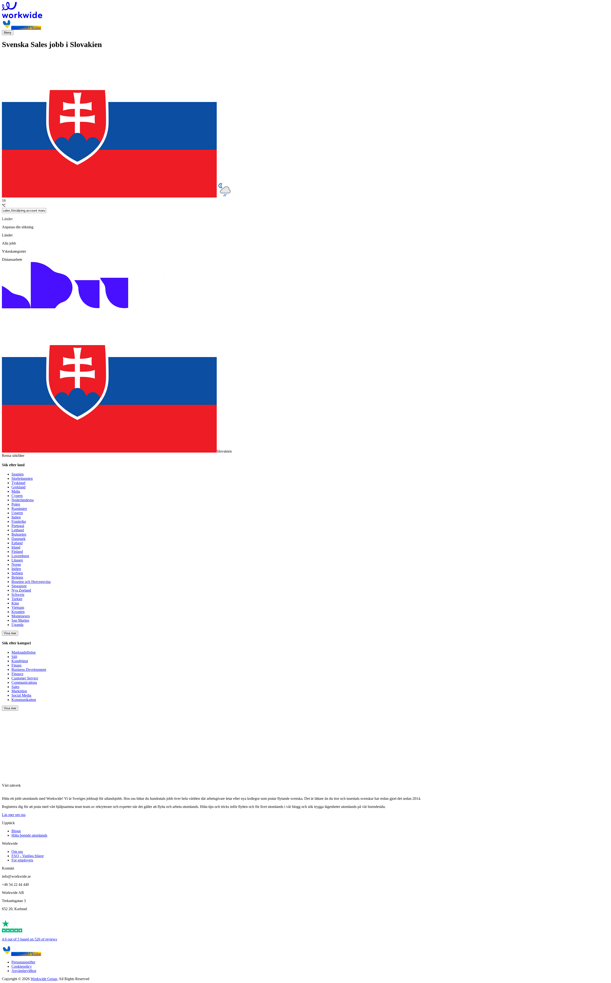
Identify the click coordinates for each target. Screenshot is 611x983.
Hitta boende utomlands (29, 835)
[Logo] (305, 10)
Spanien (17, 474)
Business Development (28, 670)
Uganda (17, 625)
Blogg (16, 831)
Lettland (17, 530)
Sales (15, 687)
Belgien (17, 577)
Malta (15, 491)
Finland (17, 552)
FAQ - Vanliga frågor (27, 856)
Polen (15, 504)
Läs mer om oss (14, 815)
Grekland (18, 487)
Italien (16, 517)
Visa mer (10, 633)
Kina (15, 603)
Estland (17, 543)
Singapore (19, 586)
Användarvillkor (23, 971)
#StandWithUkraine (26, 28)
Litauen (17, 560)
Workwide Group (44, 979)
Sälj (14, 657)
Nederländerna (22, 500)
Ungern (17, 513)
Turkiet (16, 599)
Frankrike (18, 521)
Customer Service (24, 678)
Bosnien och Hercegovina (31, 582)
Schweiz (17, 595)
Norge (16, 564)
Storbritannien (22, 478)
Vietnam (17, 607)
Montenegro (20, 616)
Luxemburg (20, 556)
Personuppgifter (23, 962)
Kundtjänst (19, 661)
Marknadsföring (23, 652)
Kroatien (18, 612)
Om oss (17, 851)
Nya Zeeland (21, 590)
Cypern (17, 496)
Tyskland (18, 483)
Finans (16, 665)
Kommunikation (23, 700)
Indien (16, 569)
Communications (24, 682)
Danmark (18, 539)
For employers (22, 860)
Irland (15, 547)
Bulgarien (18, 534)
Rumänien (19, 509)
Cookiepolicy (21, 966)
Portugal (17, 526)
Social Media (21, 695)
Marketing (19, 691)
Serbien (17, 573)
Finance (17, 674)
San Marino (20, 620)
